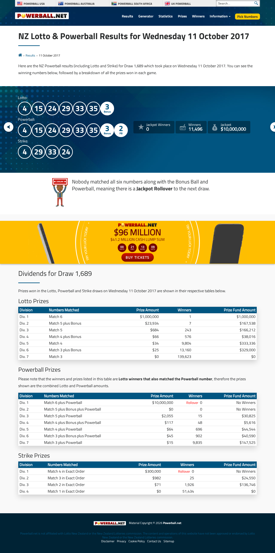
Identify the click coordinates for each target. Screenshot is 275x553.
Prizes (182, 16)
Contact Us (154, 541)
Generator (145, 16)
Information (219, 16)
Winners (198, 16)
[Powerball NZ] (42, 15)
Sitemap (168, 541)
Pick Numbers (247, 16)
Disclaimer (108, 541)
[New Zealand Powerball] (20, 55)
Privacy (121, 541)
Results (127, 16)
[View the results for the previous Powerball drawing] (9, 127)
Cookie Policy (136, 541)
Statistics (166, 16)
